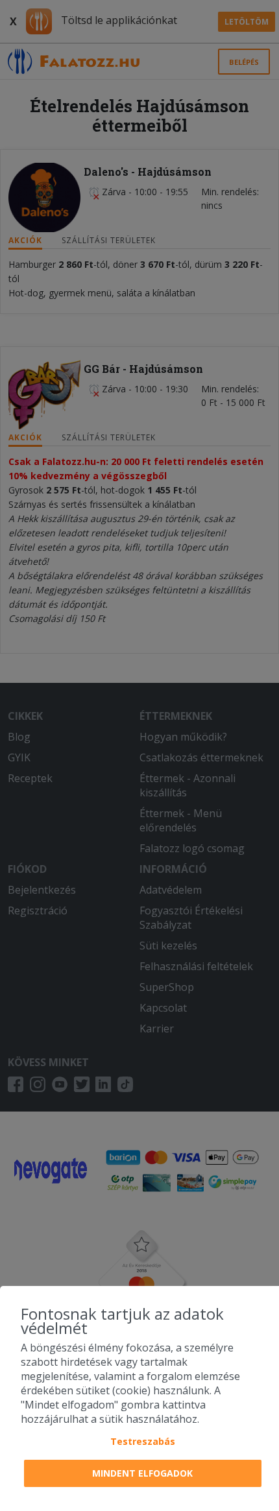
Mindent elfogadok (142, 1473)
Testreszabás (142, 1441)
